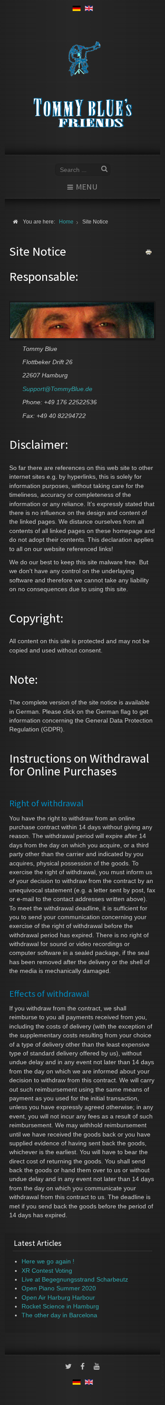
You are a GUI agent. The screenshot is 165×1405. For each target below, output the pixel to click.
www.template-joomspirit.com (163, 1379)
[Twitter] (68, 1367)
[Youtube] (97, 1367)
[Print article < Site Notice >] (148, 252)
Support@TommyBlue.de (57, 389)
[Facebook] (83, 1367)
